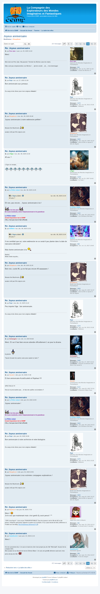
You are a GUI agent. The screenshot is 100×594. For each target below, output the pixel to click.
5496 (78, 360)
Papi (71, 97)
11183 (79, 177)
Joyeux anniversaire (15, 36)
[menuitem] (18, 26)
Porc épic (73, 61)
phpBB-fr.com (53, 579)
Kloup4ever (17, 39)
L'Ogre (72, 171)
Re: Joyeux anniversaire (17, 48)
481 (78, 523)
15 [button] (92, 44)
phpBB (44, 577)
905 (78, 67)
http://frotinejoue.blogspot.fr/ (27, 524)
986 (78, 244)
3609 (78, 139)
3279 (78, 103)
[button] (64, 43)
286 (78, 553)
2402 (78, 213)
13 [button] (84, 44)
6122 (78, 387)
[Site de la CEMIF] (15, 13)
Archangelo (73, 356)
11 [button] (76, 44)
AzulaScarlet (74, 549)
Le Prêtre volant (75, 207)
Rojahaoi (73, 518)
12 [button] (80, 44)
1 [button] (71, 44)
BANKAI (72, 238)
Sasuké (72, 381)
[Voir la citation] (23, 196)
